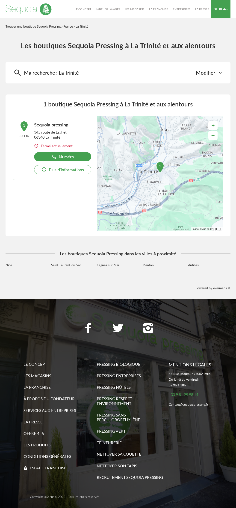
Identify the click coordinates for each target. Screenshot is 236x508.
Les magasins (37, 375)
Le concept (35, 364)
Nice (9, 265)
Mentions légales (190, 365)
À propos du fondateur (49, 398)
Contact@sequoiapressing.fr (188, 405)
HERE (218, 229)
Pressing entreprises (119, 375)
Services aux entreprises (50, 410)
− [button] (213, 135)
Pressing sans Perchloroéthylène (118, 417)
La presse (33, 422)
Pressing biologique (118, 364)
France (68, 26)
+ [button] (213, 125)
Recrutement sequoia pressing (130, 477)
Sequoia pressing (51, 124)
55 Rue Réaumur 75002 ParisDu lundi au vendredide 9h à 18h (189, 379)
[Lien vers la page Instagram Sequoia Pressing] (148, 329)
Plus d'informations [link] (66, 169)
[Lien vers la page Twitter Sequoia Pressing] (118, 329)
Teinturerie (109, 442)
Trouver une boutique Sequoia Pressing (33, 26)
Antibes (193, 265)
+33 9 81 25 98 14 (183, 395)
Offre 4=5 (34, 433)
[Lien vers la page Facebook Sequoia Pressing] (88, 329)
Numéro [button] (66, 157)
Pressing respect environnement (114, 401)
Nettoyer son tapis (117, 465)
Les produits (37, 445)
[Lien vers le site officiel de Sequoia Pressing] (29, 9)
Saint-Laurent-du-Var (66, 265)
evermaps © (221, 288)
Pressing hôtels (114, 387)
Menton (148, 265)
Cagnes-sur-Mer (108, 265)
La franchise (37, 387)
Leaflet (195, 229)
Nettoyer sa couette (119, 454)
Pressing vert (111, 431)
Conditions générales (47, 456)
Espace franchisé (48, 468)
